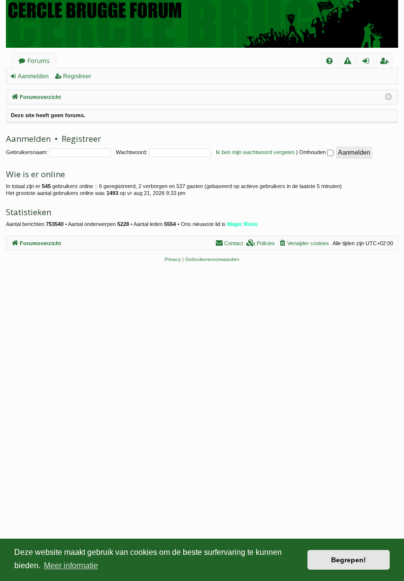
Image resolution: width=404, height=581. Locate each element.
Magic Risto (242, 224)
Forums (39, 60)
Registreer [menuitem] (386, 62)
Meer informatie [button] (71, 565)
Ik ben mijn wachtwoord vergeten (255, 152)
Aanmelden (33, 76)
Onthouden (313, 152)
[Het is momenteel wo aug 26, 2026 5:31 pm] (388, 97)
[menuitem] (329, 60)
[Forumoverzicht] (202, 24)
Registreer (77, 76)
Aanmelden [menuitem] (368, 62)
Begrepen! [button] (348, 560)
